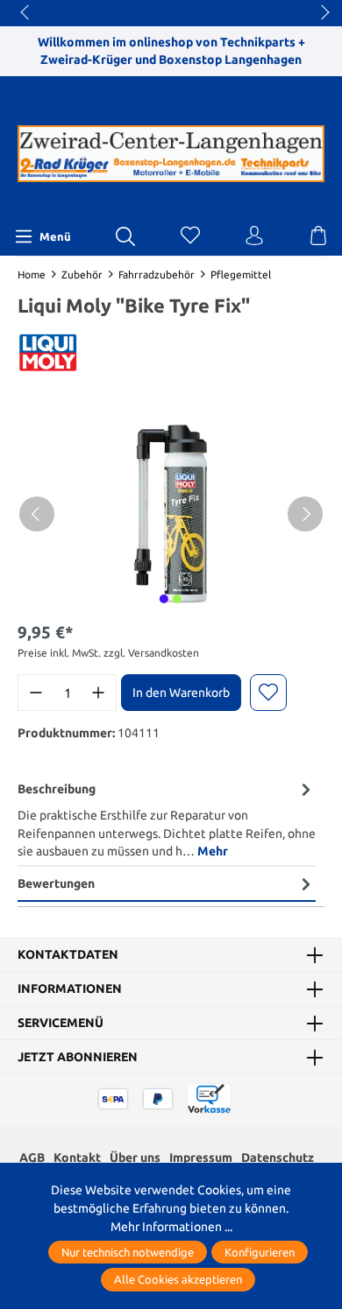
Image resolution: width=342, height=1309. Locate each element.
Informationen (70, 989)
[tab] (167, 820)
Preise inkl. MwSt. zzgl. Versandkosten (108, 652)
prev (26, 13)
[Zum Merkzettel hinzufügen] (268, 692)
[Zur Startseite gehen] (171, 154)
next (320, 13)
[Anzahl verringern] (35, 692)
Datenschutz (277, 1158)
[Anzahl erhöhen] (98, 692)
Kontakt (77, 1158)
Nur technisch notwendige (127, 1252)
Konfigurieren (259, 1252)
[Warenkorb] (318, 236)
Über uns (135, 1158)
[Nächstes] (305, 513)
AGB (32, 1158)
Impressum (200, 1158)
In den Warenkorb (181, 693)
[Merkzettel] (190, 236)
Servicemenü (60, 1023)
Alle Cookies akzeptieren (178, 1279)
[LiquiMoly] (48, 357)
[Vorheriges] (36, 513)
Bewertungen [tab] (56, 883)
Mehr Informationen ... (171, 1227)
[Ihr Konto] (254, 236)
